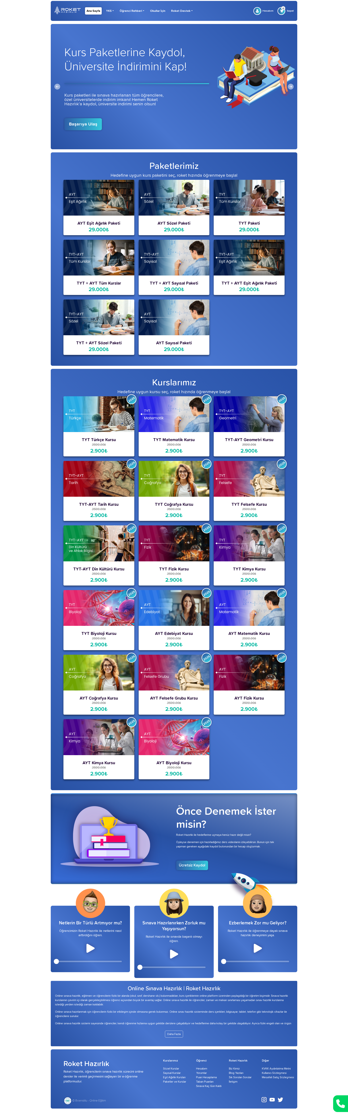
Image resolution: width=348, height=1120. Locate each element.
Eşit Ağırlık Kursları (174, 1077)
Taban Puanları (205, 1081)
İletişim (233, 1081)
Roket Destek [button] (180, 10)
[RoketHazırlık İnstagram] (264, 1099)
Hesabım (267, 10)
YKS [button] (109, 10)
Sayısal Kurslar (172, 1073)
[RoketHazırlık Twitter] (280, 1099)
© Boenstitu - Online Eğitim (89, 1100)
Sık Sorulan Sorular (240, 1077)
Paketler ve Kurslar (174, 1081)
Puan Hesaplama (206, 1077)
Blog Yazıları (236, 1073)
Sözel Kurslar (171, 1068)
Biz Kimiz (234, 1068)
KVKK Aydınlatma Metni (273, 1068)
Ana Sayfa (93, 10)
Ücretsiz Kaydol (192, 865)
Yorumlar (201, 1073)
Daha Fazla (174, 1034)
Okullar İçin (157, 10)
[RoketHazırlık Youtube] (272, 1099)
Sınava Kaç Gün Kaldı (207, 1086)
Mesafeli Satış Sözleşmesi (273, 1077)
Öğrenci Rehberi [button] (131, 10)
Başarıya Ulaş (83, 124)
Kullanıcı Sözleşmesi (273, 1073)
